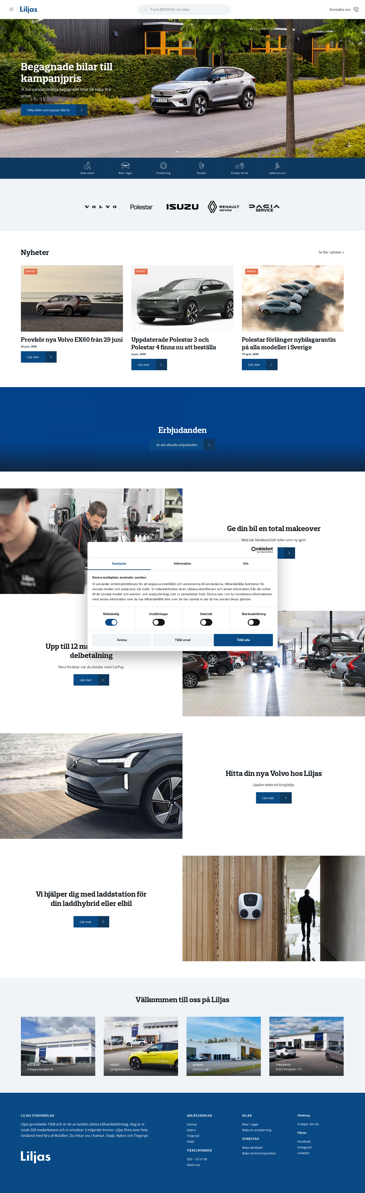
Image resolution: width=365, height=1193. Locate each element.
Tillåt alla (243, 640)
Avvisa (122, 640)
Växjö (190, 1141)
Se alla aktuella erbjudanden (176, 445)
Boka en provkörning (256, 1130)
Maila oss (193, 1165)
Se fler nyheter (330, 252)
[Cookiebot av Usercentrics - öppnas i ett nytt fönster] (254, 550)
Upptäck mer (36, 107)
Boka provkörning (84, 107)
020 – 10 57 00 (197, 1159)
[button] (176, 151)
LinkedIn (303, 1153)
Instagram (304, 1147)
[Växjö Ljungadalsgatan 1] (141, 1046)
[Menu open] (11, 9)
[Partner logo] (100, 206)
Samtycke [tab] (119, 563)
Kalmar (192, 1124)
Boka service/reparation (259, 1153)
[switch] (159, 622)
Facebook (304, 1141)
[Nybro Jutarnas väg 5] (224, 1046)
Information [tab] (182, 563)
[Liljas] (33, 9)
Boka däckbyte (252, 1148)
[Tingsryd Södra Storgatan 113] (306, 1046)
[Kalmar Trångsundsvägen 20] (58, 1046)
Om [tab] (245, 563)
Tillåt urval (182, 640)
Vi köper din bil (308, 1124)
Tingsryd (193, 1136)
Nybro (191, 1130)
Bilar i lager (250, 1124)
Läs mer (33, 357)
